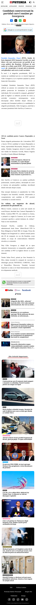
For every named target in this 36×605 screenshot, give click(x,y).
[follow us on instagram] (17, 290)
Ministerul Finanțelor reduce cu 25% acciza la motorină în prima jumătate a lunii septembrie (22, 326)
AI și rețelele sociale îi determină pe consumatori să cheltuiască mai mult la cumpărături (22, 335)
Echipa (23, 595)
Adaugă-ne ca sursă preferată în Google (19, 30)
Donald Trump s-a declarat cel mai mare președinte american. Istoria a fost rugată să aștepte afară (17, 579)
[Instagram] (13, 599)
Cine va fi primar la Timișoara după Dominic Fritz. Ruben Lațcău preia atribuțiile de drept (15, 522)
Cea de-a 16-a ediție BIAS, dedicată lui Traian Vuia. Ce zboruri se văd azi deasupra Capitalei (16, 494)
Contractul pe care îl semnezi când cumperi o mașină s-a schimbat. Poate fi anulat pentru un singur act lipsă (18, 382)
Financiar (29, 6)
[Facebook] (9, 599)
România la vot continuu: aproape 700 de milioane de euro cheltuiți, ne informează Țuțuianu (22, 314)
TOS (11, 587)
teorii (3, 68)
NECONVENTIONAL (7, 575)
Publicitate (14, 595)
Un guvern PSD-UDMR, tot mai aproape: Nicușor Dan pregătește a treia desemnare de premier (17, 465)
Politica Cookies (21, 587)
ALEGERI (19, 25)
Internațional (7, 546)
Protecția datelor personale (12, 591)
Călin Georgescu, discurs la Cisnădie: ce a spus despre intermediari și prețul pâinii (21, 161)
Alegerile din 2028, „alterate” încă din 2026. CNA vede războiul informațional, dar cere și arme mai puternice (22, 303)
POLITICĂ (21, 6)
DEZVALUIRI (4, 6)
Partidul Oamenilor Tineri (11, 58)
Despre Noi (28, 591)
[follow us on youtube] (9, 290)
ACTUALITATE (13, 6)
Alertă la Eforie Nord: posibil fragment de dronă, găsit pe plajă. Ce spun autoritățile (17, 438)
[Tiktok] (18, 599)
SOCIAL (5, 379)
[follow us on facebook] (26, 290)
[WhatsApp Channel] (26, 599)
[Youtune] (22, 599)
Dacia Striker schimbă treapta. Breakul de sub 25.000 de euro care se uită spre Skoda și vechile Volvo (17, 411)
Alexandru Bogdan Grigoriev (26, 24)
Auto (4, 407)
